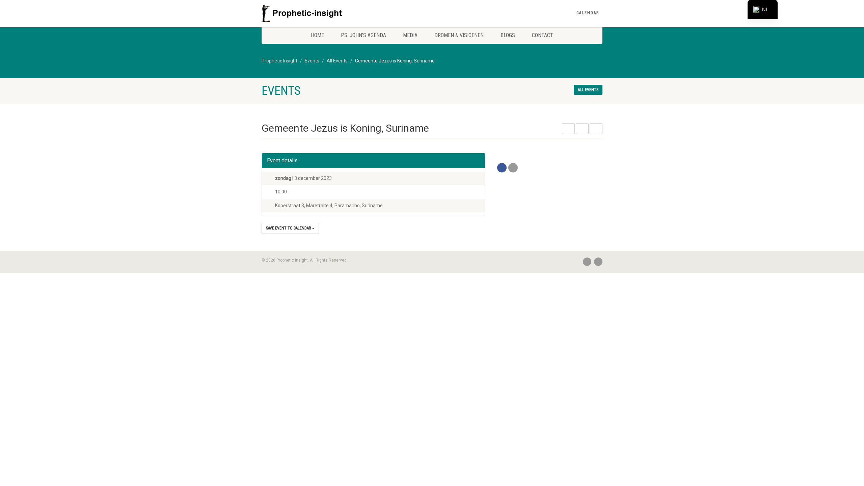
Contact (542, 35)
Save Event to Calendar (289, 228)
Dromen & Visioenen (459, 35)
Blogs (508, 35)
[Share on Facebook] (502, 167)
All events (588, 89)
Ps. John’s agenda (363, 35)
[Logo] (315, 13)
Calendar (587, 12)
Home (317, 35)
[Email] (513, 167)
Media (410, 35)
